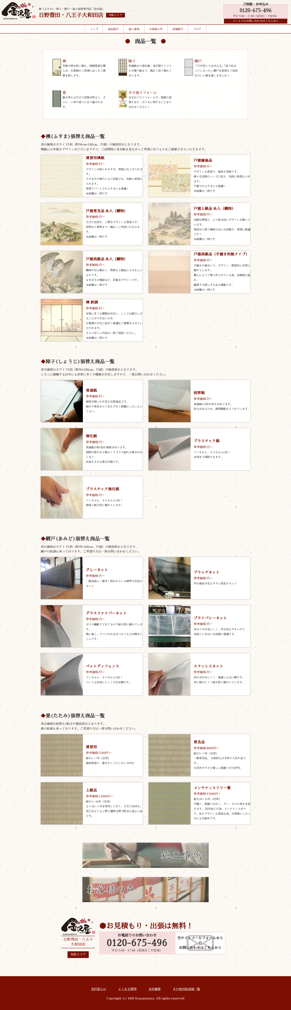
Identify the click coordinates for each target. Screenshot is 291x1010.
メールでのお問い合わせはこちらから (256, 21)
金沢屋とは (98, 989)
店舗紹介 (177, 29)
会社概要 (155, 989)
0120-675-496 (256, 10)
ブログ (197, 29)
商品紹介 (113, 29)
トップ (94, 29)
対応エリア (78, 954)
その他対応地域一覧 (186, 989)
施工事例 (133, 29)
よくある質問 (127, 989)
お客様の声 (156, 29)
